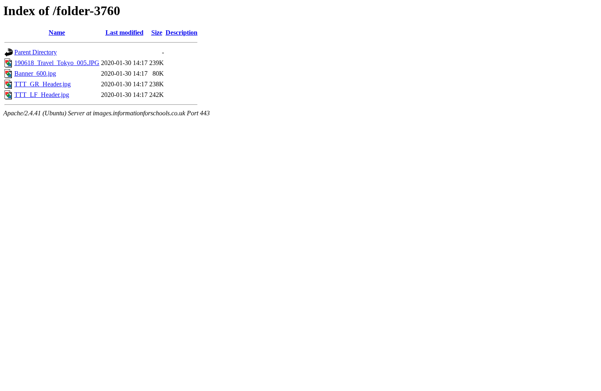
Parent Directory (35, 52)
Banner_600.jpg (35, 73)
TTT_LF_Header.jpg (41, 94)
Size (156, 32)
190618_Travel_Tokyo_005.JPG (56, 62)
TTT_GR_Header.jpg (42, 84)
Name (57, 32)
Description (181, 32)
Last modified (124, 32)
